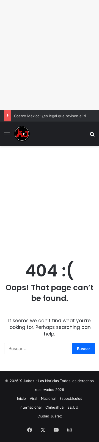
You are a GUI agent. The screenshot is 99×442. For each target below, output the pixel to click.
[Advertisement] (49, 55)
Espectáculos (70, 398)
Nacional (48, 398)
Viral (33, 398)
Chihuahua (54, 407)
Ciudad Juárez (49, 416)
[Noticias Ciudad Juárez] (22, 134)
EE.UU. (73, 407)
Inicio (21, 398)
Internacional (31, 407)
